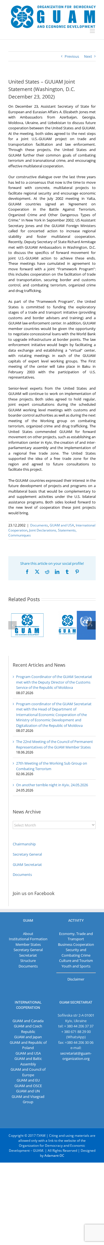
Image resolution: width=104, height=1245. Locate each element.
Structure (28, 960)
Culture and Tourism (76, 960)
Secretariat (28, 955)
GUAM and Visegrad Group (28, 1099)
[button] (12, 625)
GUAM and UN (28, 1090)
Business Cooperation (76, 944)
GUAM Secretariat (27, 864)
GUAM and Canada (28, 1020)
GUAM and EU (28, 1080)
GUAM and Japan (28, 1036)
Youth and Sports (76, 966)
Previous (72, 56)
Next (88, 56)
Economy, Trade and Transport (76, 936)
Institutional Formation (28, 938)
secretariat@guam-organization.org (76, 1056)
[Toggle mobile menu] (93, 31)
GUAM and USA (62, 525)
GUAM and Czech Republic (28, 1029)
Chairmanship (24, 843)
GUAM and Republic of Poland (28, 1045)
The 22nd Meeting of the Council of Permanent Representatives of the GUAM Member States (54, 744)
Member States (28, 944)
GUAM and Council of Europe (28, 1072)
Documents (39, 525)
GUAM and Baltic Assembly (28, 1061)
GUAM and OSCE (28, 1085)
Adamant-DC (54, 1155)
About (28, 933)
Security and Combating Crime (76, 952)
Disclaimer (75, 979)
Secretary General (27, 854)
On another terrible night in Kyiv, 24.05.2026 (52, 784)
